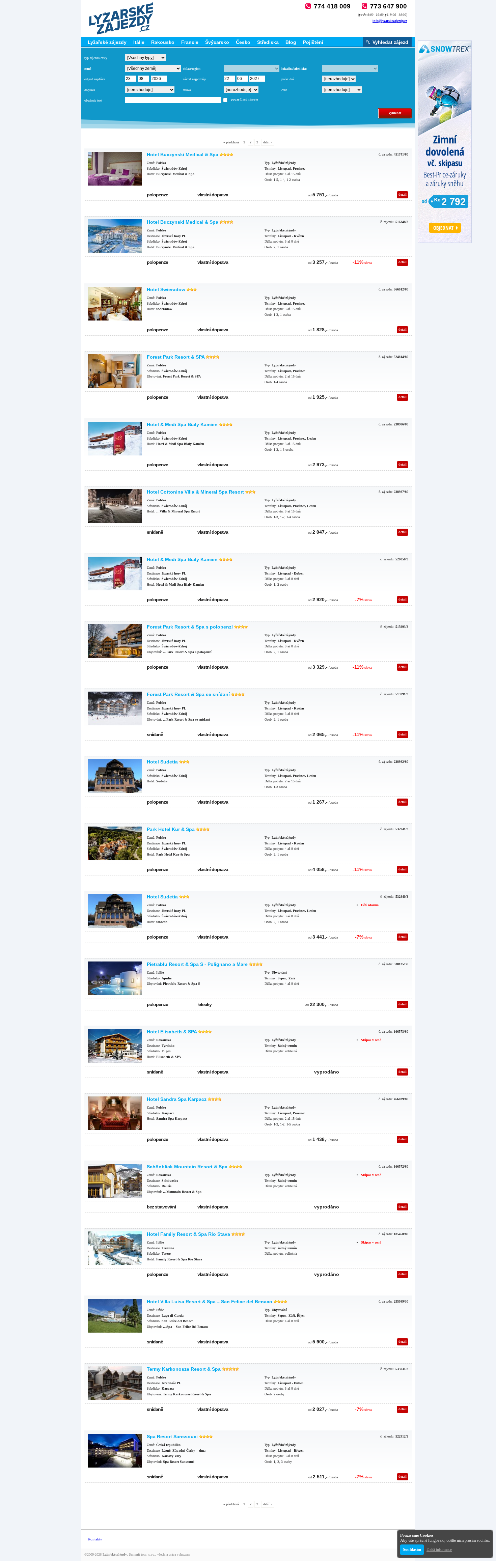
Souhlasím (412, 1549)
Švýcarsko (217, 42)
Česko (243, 42)
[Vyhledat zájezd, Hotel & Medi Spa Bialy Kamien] (115, 438)
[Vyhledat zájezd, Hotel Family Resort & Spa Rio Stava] (115, 1248)
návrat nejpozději (194, 79)
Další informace (439, 1549)
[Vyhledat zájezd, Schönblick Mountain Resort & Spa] (115, 1181)
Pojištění (313, 42)
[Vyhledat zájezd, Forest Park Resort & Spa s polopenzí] (115, 641)
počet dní (287, 79)
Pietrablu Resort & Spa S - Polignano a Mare (197, 964)
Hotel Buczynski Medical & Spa (182, 154)
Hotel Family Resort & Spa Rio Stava (188, 1234)
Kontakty (95, 1539)
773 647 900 (388, 6)
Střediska (268, 42)
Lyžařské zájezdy (107, 42)
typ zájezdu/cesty (95, 58)
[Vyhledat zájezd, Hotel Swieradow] (115, 303)
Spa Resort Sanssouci (172, 1436)
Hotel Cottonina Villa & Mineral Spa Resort (195, 492)
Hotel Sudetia (162, 761)
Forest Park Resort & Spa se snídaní (188, 694)
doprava (89, 90)
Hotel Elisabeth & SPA (172, 1031)
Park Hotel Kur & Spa (171, 829)
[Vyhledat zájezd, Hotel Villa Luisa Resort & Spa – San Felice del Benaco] (115, 1316)
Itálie (138, 42)
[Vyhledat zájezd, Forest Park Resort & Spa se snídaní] (115, 708)
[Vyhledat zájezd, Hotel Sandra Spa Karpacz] (115, 1113)
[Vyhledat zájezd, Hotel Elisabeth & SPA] (115, 1046)
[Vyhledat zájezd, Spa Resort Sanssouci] (115, 1451)
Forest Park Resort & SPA (175, 357)
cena (284, 90)
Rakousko (162, 42)
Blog (290, 42)
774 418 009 (332, 6)
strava (187, 90)
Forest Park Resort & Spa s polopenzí (190, 627)
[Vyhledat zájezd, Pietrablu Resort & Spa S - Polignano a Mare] (115, 978)
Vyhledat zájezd (390, 42)
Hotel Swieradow (166, 289)
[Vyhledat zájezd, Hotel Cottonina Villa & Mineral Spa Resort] (115, 506)
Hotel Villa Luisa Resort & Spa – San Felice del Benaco (209, 1301)
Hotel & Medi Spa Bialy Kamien (182, 424)
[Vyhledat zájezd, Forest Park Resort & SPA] (115, 371)
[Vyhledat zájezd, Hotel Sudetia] (115, 776)
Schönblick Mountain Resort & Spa (187, 1166)
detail (402, 194)
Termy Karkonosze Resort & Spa (184, 1369)
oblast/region (191, 69)
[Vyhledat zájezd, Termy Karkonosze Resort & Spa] (115, 1383)
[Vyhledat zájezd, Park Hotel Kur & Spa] (115, 843)
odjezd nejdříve (94, 79)
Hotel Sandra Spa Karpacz (176, 1099)
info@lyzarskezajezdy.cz (390, 21)
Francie (189, 42)
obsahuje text (93, 100)
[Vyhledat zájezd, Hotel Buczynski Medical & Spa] (115, 169)
